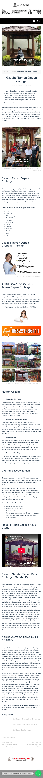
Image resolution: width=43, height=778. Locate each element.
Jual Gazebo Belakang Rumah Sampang (26, 719)
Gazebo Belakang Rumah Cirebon (33, 744)
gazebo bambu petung (12, 675)
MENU (38, 21)
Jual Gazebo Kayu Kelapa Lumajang (25, 724)
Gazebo (12, 737)
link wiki (28, 707)
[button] (38, 773)
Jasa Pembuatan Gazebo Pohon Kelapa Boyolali (9, 744)
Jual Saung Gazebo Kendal (22, 730)
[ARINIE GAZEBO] (21, 4)
